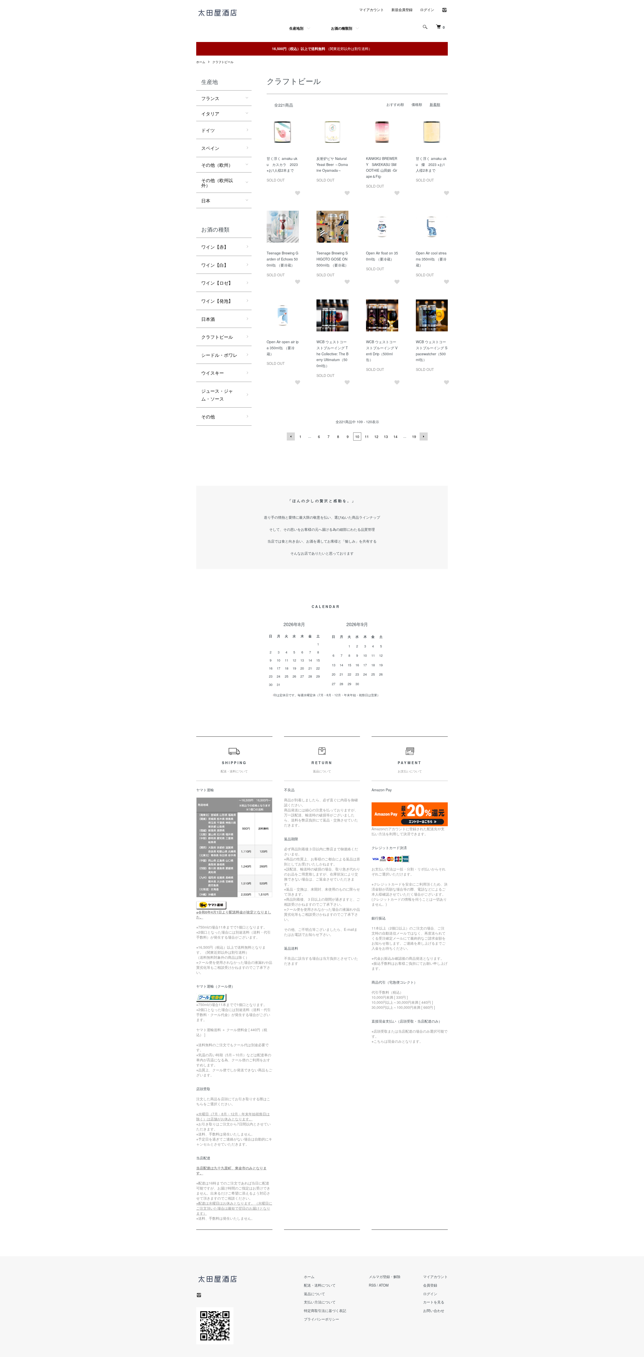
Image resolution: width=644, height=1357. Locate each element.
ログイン (427, 9)
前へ (291, 436)
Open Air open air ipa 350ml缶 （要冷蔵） (283, 347)
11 (367, 436)
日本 (205, 200)
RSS (372, 1285)
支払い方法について (320, 1301)
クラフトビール (222, 62)
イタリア (210, 113)
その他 (208, 416)
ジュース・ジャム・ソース (217, 394)
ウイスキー (212, 372)
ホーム (200, 62)
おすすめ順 (395, 104)
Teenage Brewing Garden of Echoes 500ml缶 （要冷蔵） (282, 259)
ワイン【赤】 (214, 246)
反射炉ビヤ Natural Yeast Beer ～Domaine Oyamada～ (332, 164)
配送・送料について (320, 1285)
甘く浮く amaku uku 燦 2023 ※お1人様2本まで (431, 164)
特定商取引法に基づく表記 (325, 1310)
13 (386, 436)
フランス (210, 98)
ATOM (384, 1285)
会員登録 (430, 1285)
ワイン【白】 (214, 264)
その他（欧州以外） (217, 182)
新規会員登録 (402, 9)
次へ (424, 436)
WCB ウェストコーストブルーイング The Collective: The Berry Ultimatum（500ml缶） (332, 353)
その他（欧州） (217, 164)
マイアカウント (371, 9)
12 (376, 436)
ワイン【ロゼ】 (217, 282)
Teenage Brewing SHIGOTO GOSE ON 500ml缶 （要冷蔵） (332, 259)
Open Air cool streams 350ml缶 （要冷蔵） (431, 259)
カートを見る (433, 1301)
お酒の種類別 (341, 28)
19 (414, 436)
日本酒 (208, 319)
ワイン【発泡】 (217, 300)
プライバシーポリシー (321, 1319)
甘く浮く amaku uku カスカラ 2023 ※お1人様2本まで (282, 164)
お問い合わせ (433, 1310)
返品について (314, 1293)
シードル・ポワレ (219, 355)
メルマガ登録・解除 (384, 1276)
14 (395, 436)
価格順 (417, 104)
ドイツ (208, 130)
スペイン (210, 148)
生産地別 (296, 28)
